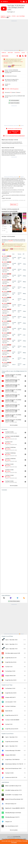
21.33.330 (15, 211)
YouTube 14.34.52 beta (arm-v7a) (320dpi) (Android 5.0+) (12, 380)
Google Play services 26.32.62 (11, 741)
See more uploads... (14, 425)
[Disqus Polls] (14, 508)
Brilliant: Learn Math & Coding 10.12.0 (13, 785)
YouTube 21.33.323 (9, 481)
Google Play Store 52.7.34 (10, 657)
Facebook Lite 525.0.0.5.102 (11, 777)
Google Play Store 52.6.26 (10, 662)
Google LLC (12, 12)
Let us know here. (16, 836)
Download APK (15, 132)
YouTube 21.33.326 (9, 469)
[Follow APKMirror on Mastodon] (10, 598)
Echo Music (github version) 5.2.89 (12, 653)
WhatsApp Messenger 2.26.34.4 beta (13, 812)
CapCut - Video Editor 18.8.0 (11, 639)
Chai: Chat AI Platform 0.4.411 (11, 826)
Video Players (5, 56)
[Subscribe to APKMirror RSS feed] (24, 598)
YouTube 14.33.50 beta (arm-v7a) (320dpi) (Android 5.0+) (12, 410)
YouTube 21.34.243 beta (10, 453)
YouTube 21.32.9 (8, 441)
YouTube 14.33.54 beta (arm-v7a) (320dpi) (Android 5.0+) (12, 395)
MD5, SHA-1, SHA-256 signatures (11, 88)
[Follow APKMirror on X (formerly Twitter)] (4, 598)
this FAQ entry (17, 246)
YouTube (8, 16)
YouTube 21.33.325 (9, 464)
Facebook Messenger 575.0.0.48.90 (12, 750)
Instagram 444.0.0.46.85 (10, 755)
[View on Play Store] (20, 56)
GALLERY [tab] (23, 52)
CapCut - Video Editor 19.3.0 (11, 737)
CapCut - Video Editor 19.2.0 (11, 746)
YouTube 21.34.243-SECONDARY (12, 436)
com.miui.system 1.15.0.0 (10, 701)
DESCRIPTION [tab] (17, 52)
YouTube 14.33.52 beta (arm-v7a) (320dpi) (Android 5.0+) (12, 405)
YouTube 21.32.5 (8, 666)
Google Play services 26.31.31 (11, 715)
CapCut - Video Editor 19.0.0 (11, 648)
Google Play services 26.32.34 (11, 728)
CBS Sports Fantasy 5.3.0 (10, 803)
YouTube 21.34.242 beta (10, 447)
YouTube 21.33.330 (9, 432)
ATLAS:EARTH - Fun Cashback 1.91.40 (13, 794)
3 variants (8, 437)
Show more (13, 204)
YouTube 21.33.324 (9, 475)
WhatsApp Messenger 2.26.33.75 (12, 817)
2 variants (8, 476)
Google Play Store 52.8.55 (10, 680)
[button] (17, 56)
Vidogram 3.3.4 (8, 821)
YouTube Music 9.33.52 (10, 671)
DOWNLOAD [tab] (4, 52)
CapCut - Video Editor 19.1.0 (11, 644)
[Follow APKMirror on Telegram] (17, 598)
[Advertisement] (14, 36)
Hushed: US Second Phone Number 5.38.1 (14, 799)
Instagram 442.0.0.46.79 (10, 697)
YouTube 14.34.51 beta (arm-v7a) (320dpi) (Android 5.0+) (12, 385)
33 (10, 92)
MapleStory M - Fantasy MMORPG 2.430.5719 (15, 808)
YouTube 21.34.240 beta (10, 458)
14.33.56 (13, 16)
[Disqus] (14, 542)
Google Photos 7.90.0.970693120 (12, 759)
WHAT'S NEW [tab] (10, 52)
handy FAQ (10, 240)
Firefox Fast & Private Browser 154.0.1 (13, 768)
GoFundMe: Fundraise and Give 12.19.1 (13, 790)
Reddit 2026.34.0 (8, 710)
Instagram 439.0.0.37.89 (10, 675)
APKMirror (5, 1)
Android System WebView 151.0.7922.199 (14, 764)
